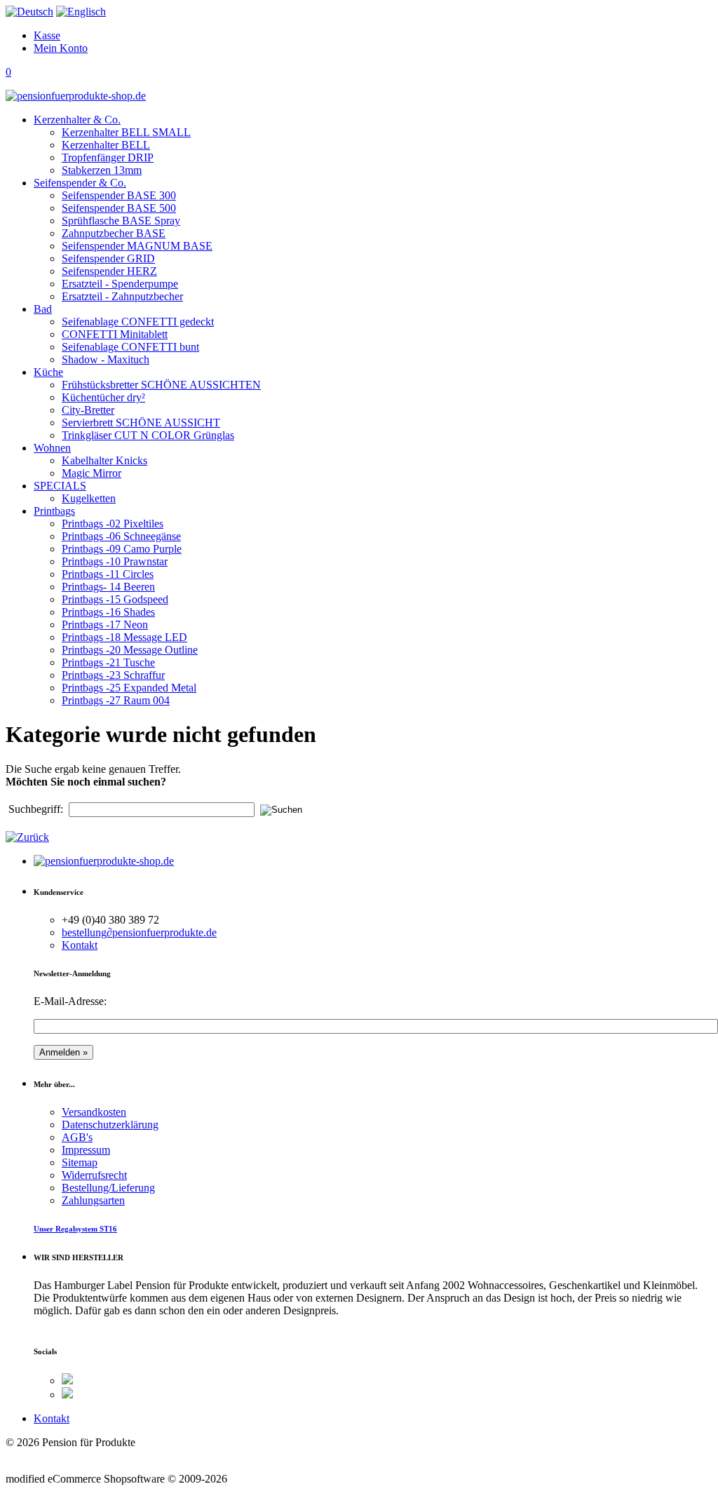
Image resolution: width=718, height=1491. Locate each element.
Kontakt (79, 945)
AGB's (77, 1137)
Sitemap (79, 1162)
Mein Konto (61, 48)
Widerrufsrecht (94, 1175)
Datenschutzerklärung (110, 1125)
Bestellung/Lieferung (108, 1188)
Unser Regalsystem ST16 (75, 1228)
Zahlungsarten (93, 1200)
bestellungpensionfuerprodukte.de (139, 932)
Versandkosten (94, 1112)
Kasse (47, 35)
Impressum (86, 1150)
